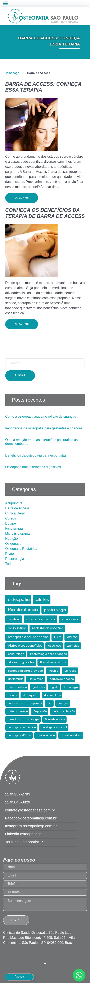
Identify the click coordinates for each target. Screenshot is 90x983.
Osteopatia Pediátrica (21, 548)
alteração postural (40, 619)
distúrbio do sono (18, 711)
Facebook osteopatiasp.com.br (31, 818)
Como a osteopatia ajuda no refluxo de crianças (40, 416)
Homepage (12, 73)
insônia (53, 670)
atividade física (46, 735)
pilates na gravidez (21, 662)
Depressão (40, 711)
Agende (19, 976)
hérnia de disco (17, 687)
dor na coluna (52, 695)
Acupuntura (13, 503)
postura (14, 619)
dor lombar (15, 679)
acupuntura (17, 628)
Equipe (10, 523)
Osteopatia (13, 543)
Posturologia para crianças (48, 654)
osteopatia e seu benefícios (28, 637)
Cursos (10, 518)
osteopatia (19, 599)
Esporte (12, 695)
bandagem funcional (54, 727)
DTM (57, 637)
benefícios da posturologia (23, 719)
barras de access (62, 679)
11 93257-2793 (17, 794)
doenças (63, 703)
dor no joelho (30, 695)
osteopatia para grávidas (25, 670)
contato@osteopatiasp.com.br (30, 810)
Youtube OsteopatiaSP (24, 842)
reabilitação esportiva (47, 628)
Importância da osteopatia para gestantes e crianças (43, 428)
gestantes (39, 687)
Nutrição (11, 538)
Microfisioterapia (17, 533)
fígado (54, 687)
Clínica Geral (15, 513)
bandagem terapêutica (22, 727)
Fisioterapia (14, 528)
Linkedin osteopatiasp (23, 834)
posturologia (55, 610)
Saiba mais (22, 198)
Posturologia (14, 559)
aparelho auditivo (71, 735)
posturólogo (16, 654)
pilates (42, 599)
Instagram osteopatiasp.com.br (31, 826)
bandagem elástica (19, 735)
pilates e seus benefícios (25, 645)
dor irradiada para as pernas (25, 703)
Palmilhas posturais (53, 662)
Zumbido (73, 645)
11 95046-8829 (17, 802)
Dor (50, 703)
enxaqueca (70, 619)
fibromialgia (71, 687)
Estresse (70, 670)
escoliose (54, 645)
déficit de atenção (64, 711)
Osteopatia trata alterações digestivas (33, 467)
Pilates (10, 553)
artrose (72, 637)
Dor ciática (36, 679)
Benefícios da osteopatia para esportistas (35, 455)
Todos (9, 564)
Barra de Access (17, 508)
